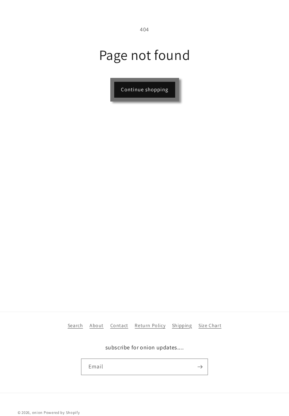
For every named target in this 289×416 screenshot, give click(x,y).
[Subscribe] (200, 367)
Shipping (182, 325)
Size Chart (209, 325)
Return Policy (150, 325)
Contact (119, 325)
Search (75, 325)
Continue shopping (144, 89)
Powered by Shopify (62, 412)
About (97, 325)
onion (37, 412)
